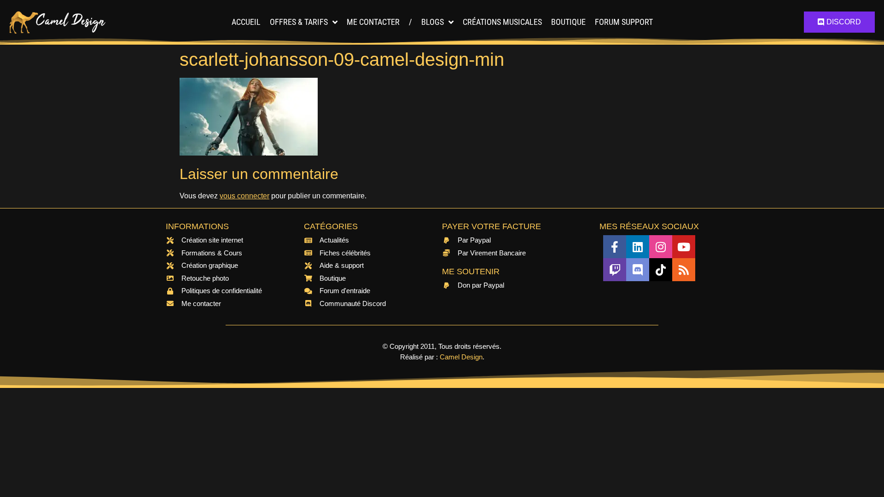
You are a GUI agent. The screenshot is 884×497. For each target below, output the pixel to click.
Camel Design (461, 357)
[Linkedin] (637, 246)
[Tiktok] (660, 269)
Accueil (246, 22)
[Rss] (683, 269)
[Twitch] (614, 269)
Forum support (624, 22)
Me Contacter (373, 22)
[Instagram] (660, 246)
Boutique (568, 22)
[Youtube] (683, 246)
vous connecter (244, 196)
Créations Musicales (502, 22)
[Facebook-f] (614, 246)
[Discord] (637, 269)
